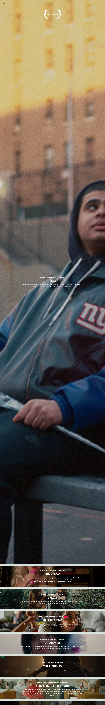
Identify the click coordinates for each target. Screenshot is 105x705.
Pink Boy (52, 574)
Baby (52, 281)
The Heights (52, 666)
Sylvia (53, 598)
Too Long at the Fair (52, 686)
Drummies (53, 643)
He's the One (52, 620)
